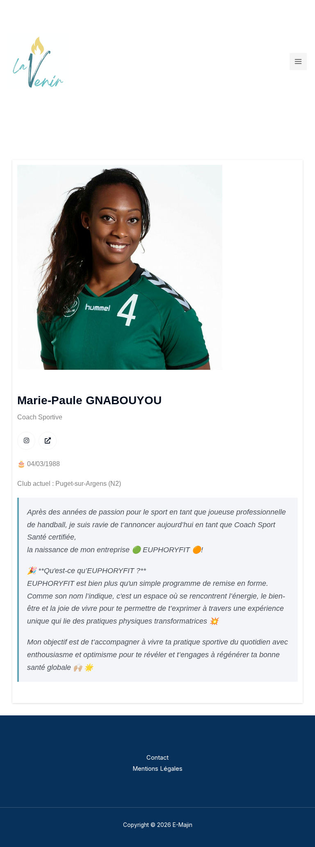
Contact (157, 757)
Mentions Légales (157, 768)
